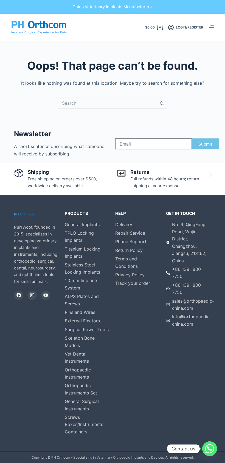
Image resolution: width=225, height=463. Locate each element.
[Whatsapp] (209, 448)
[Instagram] (32, 295)
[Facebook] (18, 295)
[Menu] (211, 27)
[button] (14, 174)
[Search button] (161, 103)
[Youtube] (45, 295)
